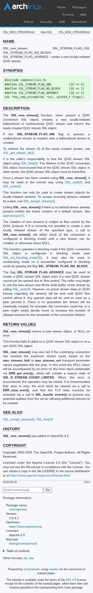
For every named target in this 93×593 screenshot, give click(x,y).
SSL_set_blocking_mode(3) (22, 257)
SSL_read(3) (74, 182)
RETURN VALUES (19, 324)
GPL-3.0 (71, 579)
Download (79, 21)
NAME (8, 41)
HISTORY (11, 429)
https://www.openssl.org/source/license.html (40, 475)
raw (31, 558)
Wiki (83, 14)
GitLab (29, 21)
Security (46, 21)
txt (25, 558)
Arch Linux (23, 6)
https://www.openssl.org (25, 526)
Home (61, 7)
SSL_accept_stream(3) (39, 201)
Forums (68, 14)
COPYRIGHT (14, 445)
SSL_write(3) (12, 186)
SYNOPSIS (13, 70)
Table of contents (18, 551)
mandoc (54, 569)
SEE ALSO (12, 412)
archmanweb (31, 569)
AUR (62, 21)
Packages (79, 7)
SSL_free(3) (29, 163)
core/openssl (18, 509)
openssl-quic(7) (13, 215)
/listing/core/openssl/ (23, 543)
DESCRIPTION (16, 108)
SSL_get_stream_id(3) (18, 153)
